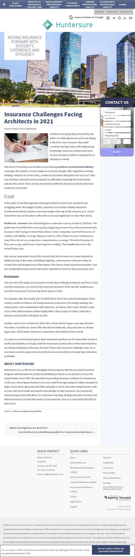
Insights (73, 506)
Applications (10, 13)
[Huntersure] (67, 24)
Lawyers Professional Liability (83, 482)
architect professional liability (75, 166)
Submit (117, 152)
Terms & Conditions (111, 478)
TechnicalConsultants (72, 4)
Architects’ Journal (15, 223)
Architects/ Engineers (21, 411)
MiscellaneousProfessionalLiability (54, 4)
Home (73, 457)
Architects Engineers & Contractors (34, 4)
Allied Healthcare (78, 462)
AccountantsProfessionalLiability (107, 4)
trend (70, 244)
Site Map (107, 483)
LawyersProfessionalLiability (89, 4)
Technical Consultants (80, 477)
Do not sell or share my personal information (113, 488)
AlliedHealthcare (15, 4)
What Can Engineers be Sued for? (27, 427)
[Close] (129, 550)
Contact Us (108, 467)
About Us (107, 457)
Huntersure (31, 129)
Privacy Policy (109, 472)
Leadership (108, 462)
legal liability (36, 411)
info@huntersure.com (53, 474)
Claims (122, 4)
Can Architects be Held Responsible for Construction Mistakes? (57, 432)
